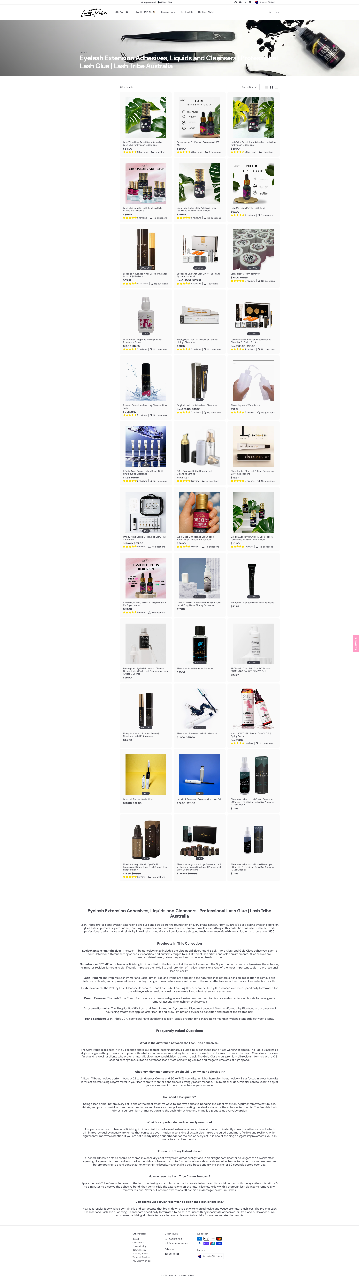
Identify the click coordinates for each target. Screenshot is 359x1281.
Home (82, 52)
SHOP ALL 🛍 (121, 12)
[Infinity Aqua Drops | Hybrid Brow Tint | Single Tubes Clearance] (145, 453)
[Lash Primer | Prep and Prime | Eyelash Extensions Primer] (145, 322)
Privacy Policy (139, 1246)
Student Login (168, 12)
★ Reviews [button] (356, 643)
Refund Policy (139, 1250)
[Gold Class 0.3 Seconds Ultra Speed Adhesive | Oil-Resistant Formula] (199, 519)
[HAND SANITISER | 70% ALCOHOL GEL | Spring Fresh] (253, 715)
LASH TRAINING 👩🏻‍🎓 (146, 12)
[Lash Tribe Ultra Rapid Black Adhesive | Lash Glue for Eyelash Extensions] (145, 124)
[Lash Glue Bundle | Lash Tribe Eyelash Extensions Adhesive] (145, 190)
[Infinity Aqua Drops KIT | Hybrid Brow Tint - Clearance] (145, 519)
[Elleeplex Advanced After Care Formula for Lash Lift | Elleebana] (145, 256)
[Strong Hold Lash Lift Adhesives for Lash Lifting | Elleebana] (199, 322)
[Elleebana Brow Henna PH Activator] (199, 647)
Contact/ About (206, 12)
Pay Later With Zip (142, 1260)
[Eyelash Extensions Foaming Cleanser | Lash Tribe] (145, 387)
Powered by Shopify (187, 1275)
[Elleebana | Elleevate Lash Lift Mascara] (199, 712)
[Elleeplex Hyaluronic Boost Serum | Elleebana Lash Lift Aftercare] (145, 713)
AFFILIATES (187, 12)
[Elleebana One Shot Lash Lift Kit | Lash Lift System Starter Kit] (199, 256)
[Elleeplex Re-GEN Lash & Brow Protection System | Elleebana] (253, 453)
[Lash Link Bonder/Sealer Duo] (145, 778)
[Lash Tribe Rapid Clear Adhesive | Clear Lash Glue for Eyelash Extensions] (199, 190)
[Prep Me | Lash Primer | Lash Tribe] (253, 189)
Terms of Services (141, 1257)
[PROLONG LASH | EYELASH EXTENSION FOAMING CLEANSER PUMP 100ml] (253, 648)
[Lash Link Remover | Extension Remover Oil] (199, 778)
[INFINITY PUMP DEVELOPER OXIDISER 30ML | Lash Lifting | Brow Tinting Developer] (199, 583)
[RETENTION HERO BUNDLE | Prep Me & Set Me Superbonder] (145, 585)
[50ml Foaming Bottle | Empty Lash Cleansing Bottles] (199, 453)
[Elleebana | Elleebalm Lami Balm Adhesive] (253, 582)
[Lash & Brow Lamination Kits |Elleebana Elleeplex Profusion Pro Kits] (253, 322)
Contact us (138, 1242)
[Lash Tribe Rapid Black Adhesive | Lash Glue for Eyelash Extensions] (253, 124)
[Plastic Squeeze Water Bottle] (253, 386)
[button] (56, 1255)
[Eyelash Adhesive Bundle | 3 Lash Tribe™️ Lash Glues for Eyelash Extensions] (253, 519)
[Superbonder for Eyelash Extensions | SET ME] (199, 124)
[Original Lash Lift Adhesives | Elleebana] (199, 386)
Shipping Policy (140, 1253)
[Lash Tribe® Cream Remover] (253, 254)
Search (136, 1239)
